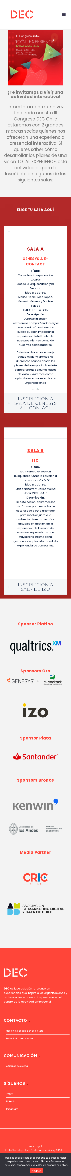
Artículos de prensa (17, 1066)
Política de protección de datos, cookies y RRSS (35, 1150)
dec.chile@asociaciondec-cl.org (25, 1030)
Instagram (12, 1109)
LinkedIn (10, 1101)
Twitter (9, 1093)
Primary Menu (64, 14)
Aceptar (36, 1170)
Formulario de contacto (19, 1038)
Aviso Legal (35, 1146)
